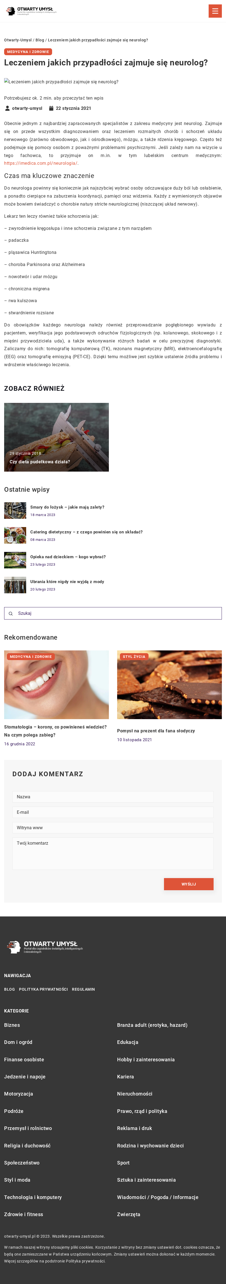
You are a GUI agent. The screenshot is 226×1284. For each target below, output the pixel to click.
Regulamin (83, 989)
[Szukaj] (10, 613)
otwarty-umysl (27, 108)
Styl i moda (17, 1180)
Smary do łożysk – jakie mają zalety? (67, 507)
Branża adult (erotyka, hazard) (152, 1025)
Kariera (125, 1077)
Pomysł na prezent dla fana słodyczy (156, 730)
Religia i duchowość (27, 1146)
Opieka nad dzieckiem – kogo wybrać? (68, 556)
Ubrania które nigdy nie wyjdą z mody (67, 581)
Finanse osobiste (24, 1059)
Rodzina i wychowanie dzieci (150, 1146)
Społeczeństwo (22, 1163)
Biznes (12, 1025)
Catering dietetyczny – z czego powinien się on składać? (86, 532)
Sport (123, 1163)
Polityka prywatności (43, 989)
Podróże (14, 1111)
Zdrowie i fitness (23, 1214)
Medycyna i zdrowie (28, 52)
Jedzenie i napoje (25, 1077)
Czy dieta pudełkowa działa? (40, 461)
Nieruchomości (135, 1094)
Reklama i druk (134, 1128)
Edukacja (127, 1042)
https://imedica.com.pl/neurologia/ (40, 163)
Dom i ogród (18, 1042)
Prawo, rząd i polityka (142, 1111)
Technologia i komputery (33, 1197)
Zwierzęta (129, 1214)
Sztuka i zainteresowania (146, 1180)
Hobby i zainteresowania (146, 1059)
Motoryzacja (18, 1094)
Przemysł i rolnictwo (28, 1128)
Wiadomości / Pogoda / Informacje (157, 1197)
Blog (9, 989)
